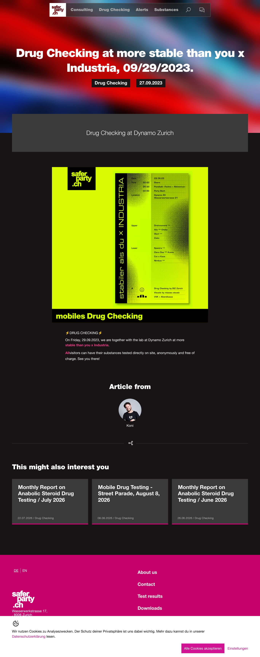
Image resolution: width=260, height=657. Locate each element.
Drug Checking (114, 9)
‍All (67, 353)
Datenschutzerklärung (28, 636)
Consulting (82, 9)
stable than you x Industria (86, 345)
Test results (150, 597)
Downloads (150, 609)
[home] (57, 10)
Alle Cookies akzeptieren (203, 648)
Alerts (142, 9)
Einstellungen (238, 648)
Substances (166, 9)
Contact (146, 585)
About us (147, 573)
